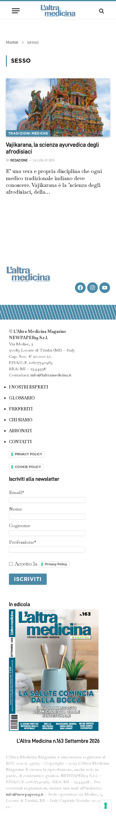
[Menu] (16, 10)
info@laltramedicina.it (51, 375)
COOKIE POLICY (28, 467)
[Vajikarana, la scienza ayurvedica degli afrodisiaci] (58, 107)
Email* (16, 492)
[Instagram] (92, 287)
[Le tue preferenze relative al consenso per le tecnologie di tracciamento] (105, 805)
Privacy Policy (56, 564)
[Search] (101, 10)
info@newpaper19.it (24, 794)
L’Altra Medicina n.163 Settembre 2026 (58, 741)
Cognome (19, 525)
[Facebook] (80, 287)
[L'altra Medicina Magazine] (58, 10)
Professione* (22, 542)
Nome (15, 509)
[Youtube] (104, 287)
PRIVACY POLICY (28, 454)
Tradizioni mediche (28, 133)
